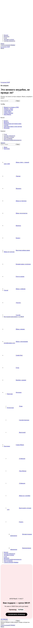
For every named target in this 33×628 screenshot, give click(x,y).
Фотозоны (6, 128)
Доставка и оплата (9, 137)
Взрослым (10, 394)
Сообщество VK (8, 110)
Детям (20, 406)
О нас (5, 134)
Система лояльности (9, 135)
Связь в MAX (7, 111)
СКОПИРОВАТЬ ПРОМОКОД (16, 614)
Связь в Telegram (8, 113)
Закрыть (3, 142)
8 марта (21, 522)
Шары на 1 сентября (24, 495)
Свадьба (6, 125)
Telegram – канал (8, 108)
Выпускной (22, 432)
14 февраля (22, 483)
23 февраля (22, 458)
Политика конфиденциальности (12, 140)
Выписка (6, 122)
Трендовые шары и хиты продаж (13, 126)
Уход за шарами (8, 138)
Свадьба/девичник (24, 420)
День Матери (22, 471)
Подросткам (10, 407)
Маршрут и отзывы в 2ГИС (11, 107)
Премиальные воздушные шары (12, 123)
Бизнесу (6, 120)
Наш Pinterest (7, 114)
